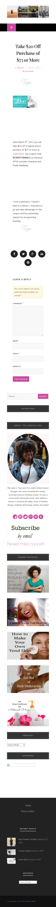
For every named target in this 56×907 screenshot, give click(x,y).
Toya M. (20, 67)
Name (16, 341)
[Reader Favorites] (28, 578)
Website (17, 366)
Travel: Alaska (24, 851)
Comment (18, 303)
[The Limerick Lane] (28, 11)
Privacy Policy (27, 811)
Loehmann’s (18, 153)
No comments (28, 71)
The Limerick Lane (28, 901)
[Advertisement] (28, 124)
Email (16, 353)
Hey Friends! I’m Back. (28, 839)
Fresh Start (23, 859)
